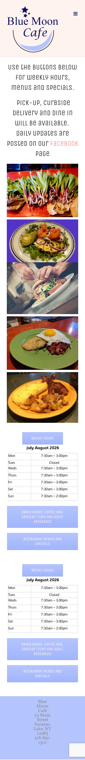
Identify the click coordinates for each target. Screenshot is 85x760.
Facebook (64, 143)
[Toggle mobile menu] (75, 13)
